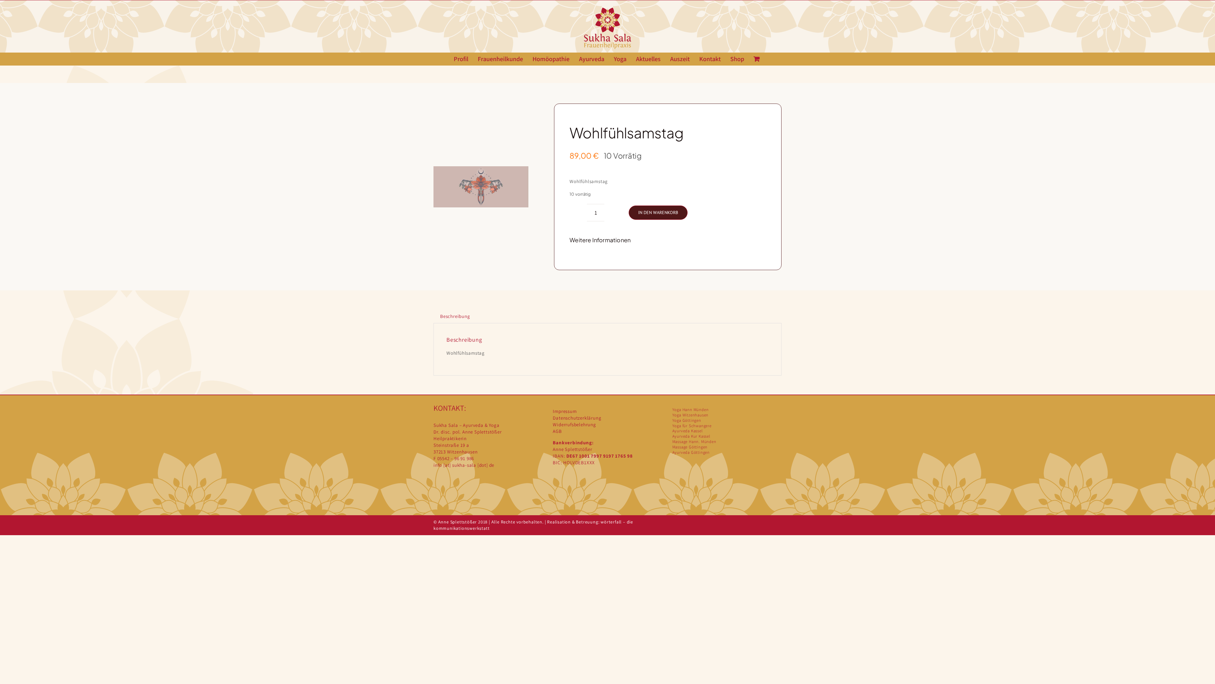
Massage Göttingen (690, 447)
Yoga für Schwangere (692, 425)
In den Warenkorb (658, 212)
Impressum (564, 411)
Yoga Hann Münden (690, 409)
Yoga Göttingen (686, 420)
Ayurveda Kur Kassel (691, 436)
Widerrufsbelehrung (574, 424)
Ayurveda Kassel (687, 431)
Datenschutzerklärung (577, 418)
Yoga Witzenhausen (690, 415)
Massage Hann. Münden (694, 441)
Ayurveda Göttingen (691, 452)
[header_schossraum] (480, 186)
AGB (557, 431)
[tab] (455, 316)
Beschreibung (455, 316)
